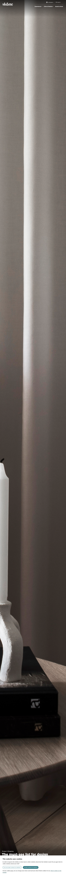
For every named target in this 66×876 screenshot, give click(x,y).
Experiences (38, 6)
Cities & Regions (48, 6)
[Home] (8, 4)
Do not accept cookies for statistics (12, 867)
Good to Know (59, 6)
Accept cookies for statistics (30, 867)
